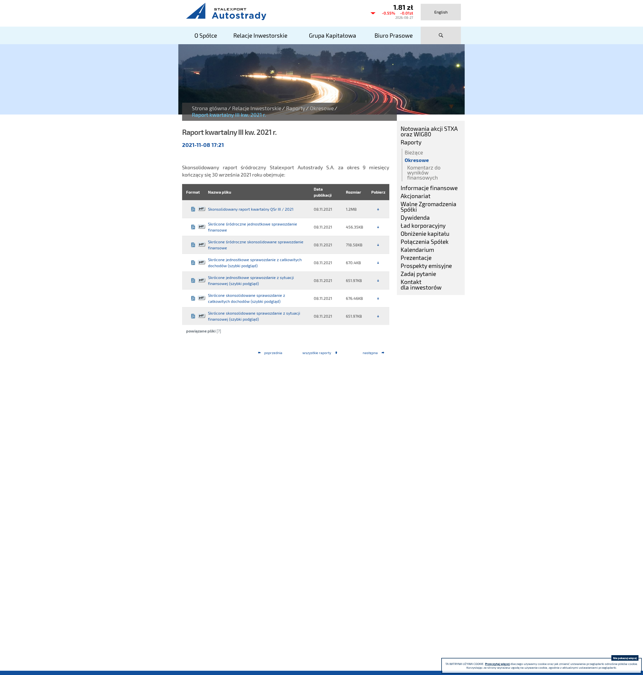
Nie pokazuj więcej (625, 658)
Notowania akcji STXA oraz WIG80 (429, 131)
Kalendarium (417, 249)
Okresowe (322, 108)
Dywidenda (415, 217)
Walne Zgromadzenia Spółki (428, 206)
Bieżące (414, 152)
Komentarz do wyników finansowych (424, 172)
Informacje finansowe (429, 187)
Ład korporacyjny (423, 225)
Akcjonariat (416, 195)
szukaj (441, 35)
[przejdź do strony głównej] (273, 11)
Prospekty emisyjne (426, 265)
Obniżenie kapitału (425, 233)
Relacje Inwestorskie (256, 108)
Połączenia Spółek (425, 241)
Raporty (295, 108)
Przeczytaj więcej (497, 663)
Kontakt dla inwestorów (421, 284)
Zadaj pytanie (418, 273)
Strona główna (209, 108)
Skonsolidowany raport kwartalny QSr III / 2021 (250, 209)
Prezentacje (416, 257)
